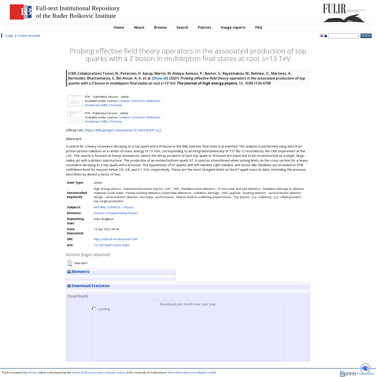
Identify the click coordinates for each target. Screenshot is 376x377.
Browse (160, 27)
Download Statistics (89, 285)
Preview (116, 105)
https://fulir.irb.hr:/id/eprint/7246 (115, 239)
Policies (204, 27)
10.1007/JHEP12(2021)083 (111, 245)
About (139, 27)
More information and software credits (192, 372)
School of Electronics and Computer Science (99, 372)
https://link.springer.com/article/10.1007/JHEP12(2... (124, 130)
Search (182, 27)
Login (9, 35)
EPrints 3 (33, 372)
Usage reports (233, 27)
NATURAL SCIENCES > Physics (114, 207)
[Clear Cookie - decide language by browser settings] (325, 35)
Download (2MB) (96, 105)
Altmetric (80, 271)
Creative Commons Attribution (139, 101)
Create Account (28, 35)
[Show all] (160, 78)
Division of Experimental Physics (116, 213)
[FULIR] (324, 11)
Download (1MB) (96, 121)
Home (119, 27)
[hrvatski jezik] (321, 35)
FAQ (258, 27)
